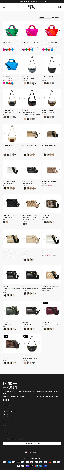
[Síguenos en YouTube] (8, 400)
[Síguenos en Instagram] (6, 400)
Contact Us (6, 408)
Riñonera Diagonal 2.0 (50, 286)
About (4, 425)
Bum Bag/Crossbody (29, 145)
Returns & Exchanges (9, 411)
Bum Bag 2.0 (46, 215)
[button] (20, 30)
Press (4, 428)
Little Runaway (27, 76)
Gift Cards (5, 417)
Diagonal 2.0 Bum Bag (10, 215)
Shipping (5, 414)
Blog (4, 431)
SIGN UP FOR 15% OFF (32, 443)
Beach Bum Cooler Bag (10, 42)
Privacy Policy (7, 434)
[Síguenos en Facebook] (3, 400)
